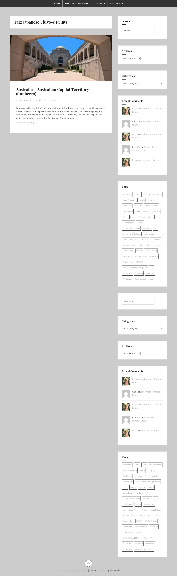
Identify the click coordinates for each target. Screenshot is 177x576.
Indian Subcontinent (131, 228)
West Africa (127, 279)
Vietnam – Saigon (150, 159)
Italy (156, 228)
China (125, 217)
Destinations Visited (77, 3)
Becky (42, 100)
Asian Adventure (130, 200)
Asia (144, 194)
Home (57, 3)
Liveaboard (128, 234)
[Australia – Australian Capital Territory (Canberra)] (60, 60)
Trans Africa (128, 262)
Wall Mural (127, 273)
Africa (137, 194)
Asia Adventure (155, 194)
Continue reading (30, 123)
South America (141, 256)
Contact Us (116, 3)
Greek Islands (128, 222)
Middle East (156, 239)
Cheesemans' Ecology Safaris (148, 211)
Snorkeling (127, 256)
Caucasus (138, 205)
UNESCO (139, 262)
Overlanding (128, 250)
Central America (151, 205)
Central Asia (128, 211)
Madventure (149, 234)
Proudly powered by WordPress (72, 570)
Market (145, 239)
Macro (138, 234)
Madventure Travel (131, 239)
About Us (100, 3)
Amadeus (101, 570)
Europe (142, 217)
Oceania (54, 100)
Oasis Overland (144, 245)
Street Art (154, 256)
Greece (151, 217)
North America (129, 245)
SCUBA (139, 250)
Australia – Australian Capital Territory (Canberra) (52, 91)
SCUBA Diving (151, 250)
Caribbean (127, 205)
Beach (142, 200)
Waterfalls (149, 273)
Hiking (140, 222)
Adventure (127, 194)
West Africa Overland (144, 279)
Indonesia (147, 228)
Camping (151, 200)
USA (151, 267)
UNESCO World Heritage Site (135, 267)
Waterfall (139, 273)
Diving (133, 217)
